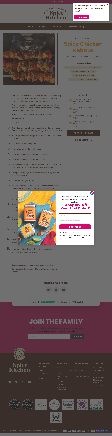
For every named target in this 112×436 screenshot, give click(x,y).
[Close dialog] (92, 193)
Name (61, 211)
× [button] (107, 4)
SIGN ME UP (75, 226)
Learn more (81, 17)
